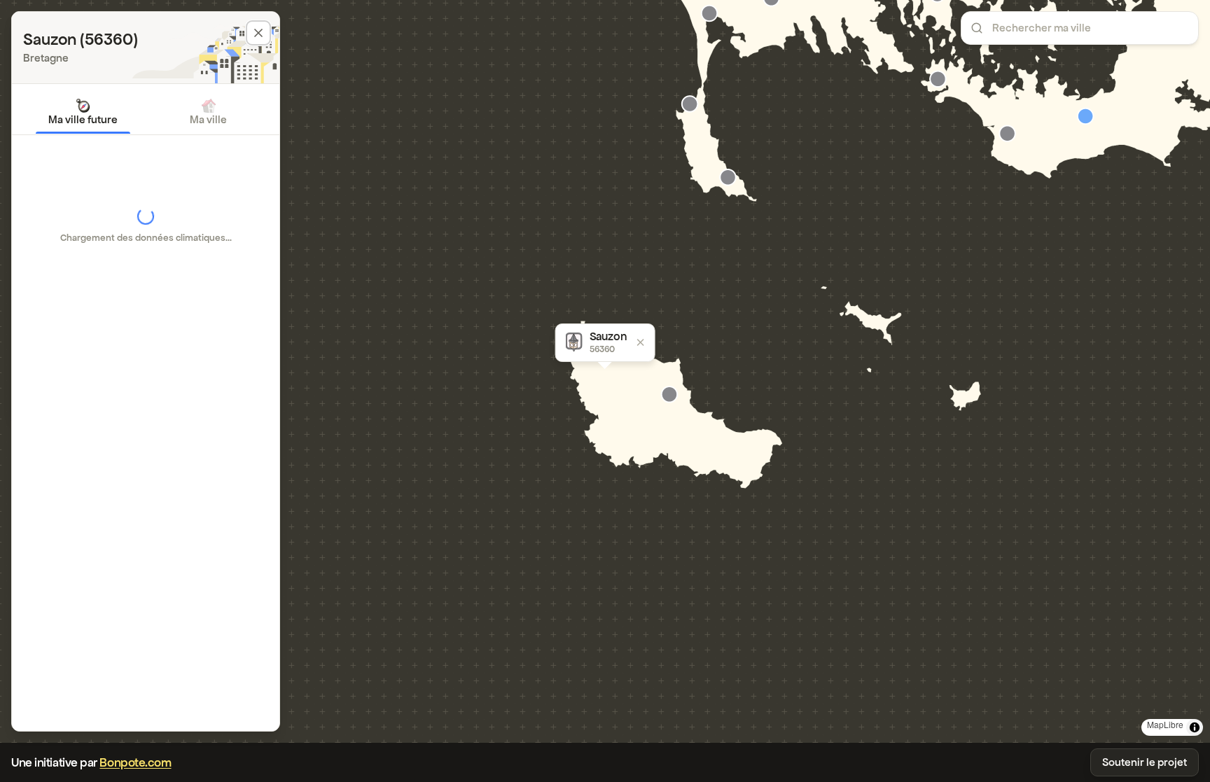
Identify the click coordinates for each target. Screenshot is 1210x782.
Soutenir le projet (1144, 762)
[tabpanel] (145, 225)
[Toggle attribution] (1194, 727)
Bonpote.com (135, 762)
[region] (605, 371)
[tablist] (145, 112)
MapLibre (1165, 724)
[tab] (83, 112)
